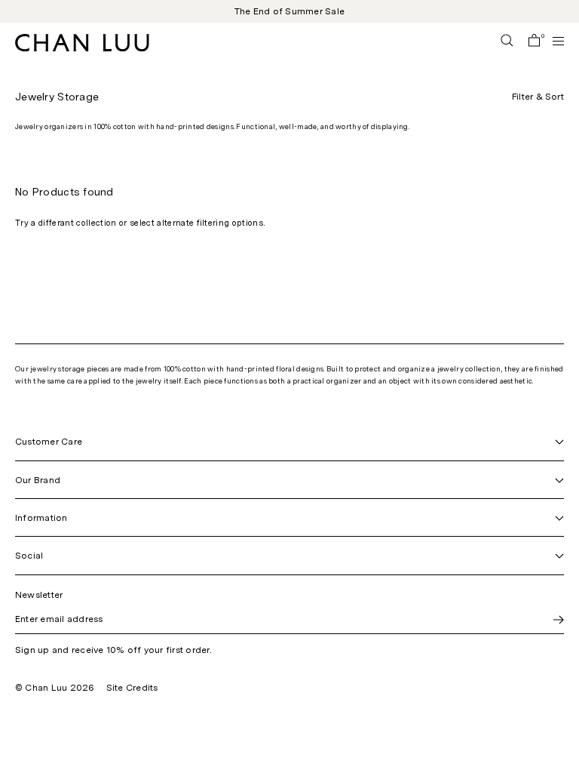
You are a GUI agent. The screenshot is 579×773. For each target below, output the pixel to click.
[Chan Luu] (82, 47)
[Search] (507, 41)
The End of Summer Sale (289, 11)
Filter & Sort (538, 96)
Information (41, 518)
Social (29, 555)
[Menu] (552, 41)
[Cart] (534, 41)
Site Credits (132, 687)
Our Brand (37, 480)
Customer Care (48, 441)
